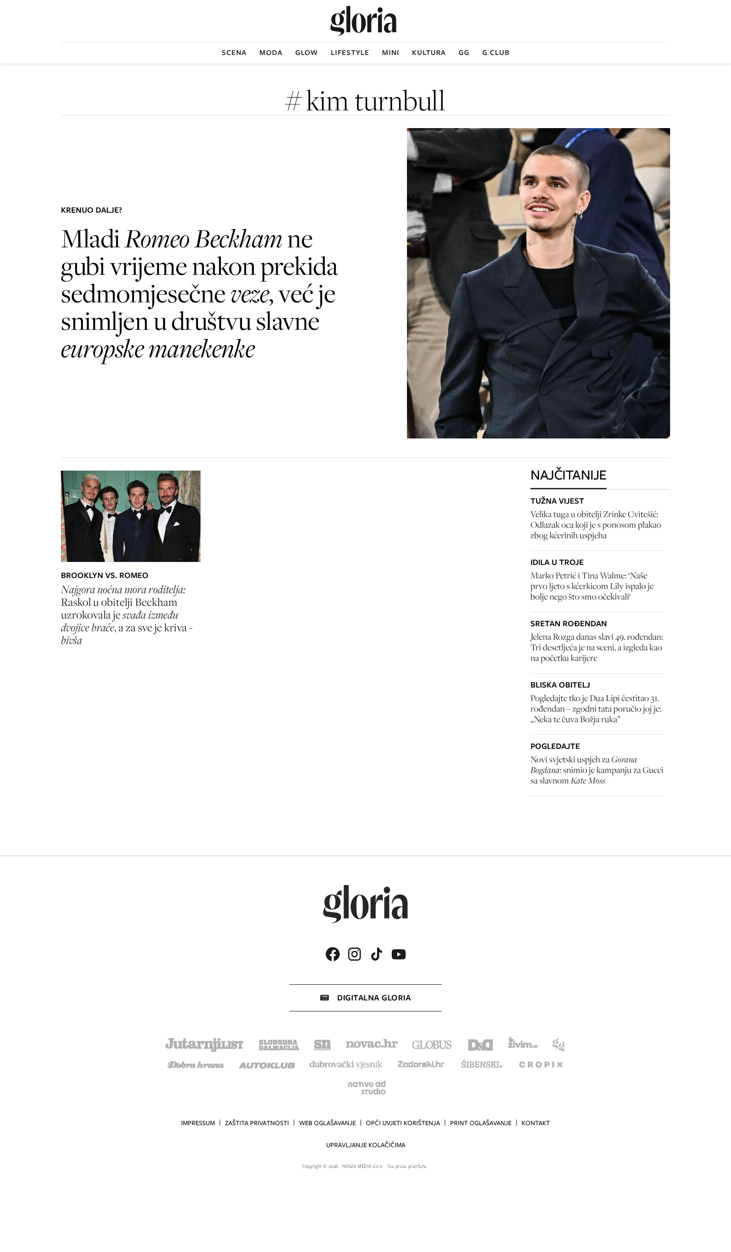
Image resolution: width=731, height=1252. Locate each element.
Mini (390, 52)
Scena (234, 52)
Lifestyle (350, 52)
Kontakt (536, 1123)
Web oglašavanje (327, 1123)
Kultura (429, 52)
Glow (306, 52)
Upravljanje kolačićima (365, 1145)
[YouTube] (398, 954)
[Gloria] (363, 21)
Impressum (198, 1123)
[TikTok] (376, 954)
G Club (496, 52)
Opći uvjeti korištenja (403, 1123)
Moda (271, 52)
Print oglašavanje (480, 1123)
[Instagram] (354, 954)
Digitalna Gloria (374, 997)
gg (464, 52)
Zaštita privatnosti (257, 1123)
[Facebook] (332, 954)
